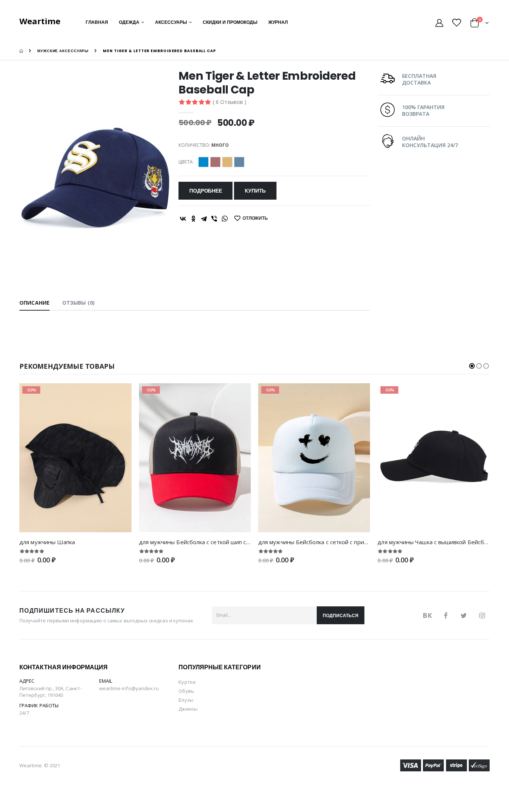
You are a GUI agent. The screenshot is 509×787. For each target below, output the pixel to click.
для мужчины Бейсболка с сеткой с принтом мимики (328, 542)
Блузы (185, 699)
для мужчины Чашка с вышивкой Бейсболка (436, 542)
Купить (255, 190)
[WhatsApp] (224, 218)
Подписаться (340, 615)
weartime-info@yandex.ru (129, 688)
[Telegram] (203, 218)
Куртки (186, 682)
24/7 (24, 713)
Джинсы (187, 708)
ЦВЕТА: (185, 162)
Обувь (186, 691)
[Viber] (214, 218)
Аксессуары (171, 22)
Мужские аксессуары (63, 51)
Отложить (255, 218)
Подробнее (205, 190)
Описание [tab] (34, 302)
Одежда (129, 22)
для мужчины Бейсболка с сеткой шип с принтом (205, 542)
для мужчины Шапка (47, 542)
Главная (97, 22)
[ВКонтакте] (182, 218)
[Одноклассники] (193, 218)
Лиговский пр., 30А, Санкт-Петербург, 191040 (50, 691)
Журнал (278, 22)
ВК (427, 615)
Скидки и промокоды (230, 22)
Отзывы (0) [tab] (78, 302)
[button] (480, 24)
